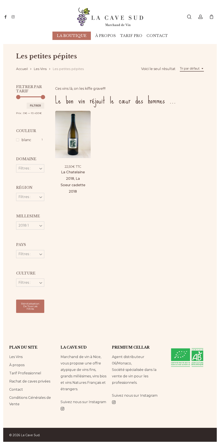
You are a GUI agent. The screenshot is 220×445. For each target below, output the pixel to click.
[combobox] (192, 69)
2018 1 (23, 225)
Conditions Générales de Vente (30, 401)
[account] (200, 17)
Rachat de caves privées (29, 381)
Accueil (22, 69)
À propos (16, 365)
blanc (26, 140)
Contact (16, 389)
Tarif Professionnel (25, 373)
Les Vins (40, 69)
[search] (189, 17)
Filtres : (24, 168)
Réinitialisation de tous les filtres (30, 306)
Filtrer (35, 105)
